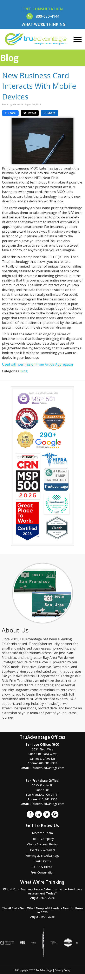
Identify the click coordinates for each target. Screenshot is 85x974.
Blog (24, 371)
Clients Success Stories (42, 844)
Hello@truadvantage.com (47, 768)
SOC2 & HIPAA (42, 867)
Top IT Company (42, 839)
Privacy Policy (63, 970)
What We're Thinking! (44, 24)
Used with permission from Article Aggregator (37, 364)
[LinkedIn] (38, 814)
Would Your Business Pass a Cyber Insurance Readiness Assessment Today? (42, 891)
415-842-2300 (48, 799)
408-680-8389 (48, 763)
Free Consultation (42, 872)
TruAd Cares (42, 861)
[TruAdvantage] (36, 39)
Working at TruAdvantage (42, 855)
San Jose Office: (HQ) (42, 744)
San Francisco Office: (42, 780)
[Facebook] (30, 814)
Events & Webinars (42, 850)
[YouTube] (46, 814)
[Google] (55, 814)
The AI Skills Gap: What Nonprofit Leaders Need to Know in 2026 (42, 910)
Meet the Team (42, 833)
